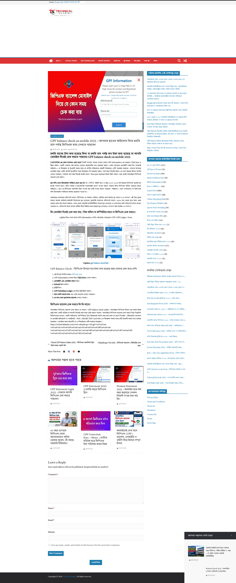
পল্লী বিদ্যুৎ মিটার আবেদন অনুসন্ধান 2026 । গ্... (164, 282)
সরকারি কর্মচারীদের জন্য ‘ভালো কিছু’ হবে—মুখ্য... (165, 364)
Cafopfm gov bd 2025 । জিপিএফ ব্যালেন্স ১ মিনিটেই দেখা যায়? (119, 344)
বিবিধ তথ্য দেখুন (153, 237)
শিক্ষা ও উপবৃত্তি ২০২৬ (155, 254)
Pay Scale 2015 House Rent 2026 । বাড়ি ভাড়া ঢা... (166, 342)
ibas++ (58, 60)
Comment (53, 475)
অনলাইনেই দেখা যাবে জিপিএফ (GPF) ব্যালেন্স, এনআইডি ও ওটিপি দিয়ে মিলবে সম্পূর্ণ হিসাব (128, 437)
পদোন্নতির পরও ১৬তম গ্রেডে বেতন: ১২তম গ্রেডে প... (166, 287)
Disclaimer (151, 410)
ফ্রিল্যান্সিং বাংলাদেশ (154, 233)
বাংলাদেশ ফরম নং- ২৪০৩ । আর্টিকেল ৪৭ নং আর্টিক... (166, 309)
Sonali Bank (71, 60)
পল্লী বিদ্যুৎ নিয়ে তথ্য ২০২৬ (156, 225)
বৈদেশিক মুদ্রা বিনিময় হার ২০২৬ (158, 242)
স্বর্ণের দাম (117, 60)
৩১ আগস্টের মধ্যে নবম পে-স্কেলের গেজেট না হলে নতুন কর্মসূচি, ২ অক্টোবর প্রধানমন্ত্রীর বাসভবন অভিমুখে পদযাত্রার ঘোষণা (166, 96)
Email (51, 520)
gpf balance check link (99, 263)
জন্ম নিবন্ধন (127, 60)
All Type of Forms (154, 169)
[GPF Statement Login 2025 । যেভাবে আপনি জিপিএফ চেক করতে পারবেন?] (62, 367)
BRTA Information (154, 182)
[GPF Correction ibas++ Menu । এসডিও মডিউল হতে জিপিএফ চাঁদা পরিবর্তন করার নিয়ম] (95, 412)
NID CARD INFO (154, 195)
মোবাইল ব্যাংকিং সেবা (155, 250)
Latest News (152, 191)
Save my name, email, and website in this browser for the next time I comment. (85, 545)
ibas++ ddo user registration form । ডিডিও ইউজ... (166, 353)
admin (65, 149)
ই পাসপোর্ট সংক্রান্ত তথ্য (155, 212)
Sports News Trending (156, 208)
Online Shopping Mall (156, 199)
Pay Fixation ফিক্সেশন (155, 203)
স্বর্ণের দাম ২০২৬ (153, 263)
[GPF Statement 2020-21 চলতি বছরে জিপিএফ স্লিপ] (95, 367)
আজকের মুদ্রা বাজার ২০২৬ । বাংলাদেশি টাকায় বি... (165, 315)
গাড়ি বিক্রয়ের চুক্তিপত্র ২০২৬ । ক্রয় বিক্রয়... (162, 337)
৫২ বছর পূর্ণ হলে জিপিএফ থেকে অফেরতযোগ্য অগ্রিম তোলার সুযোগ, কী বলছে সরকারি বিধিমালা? (62, 437)
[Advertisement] (118, 39)
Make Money (104, 60)
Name (51, 508)
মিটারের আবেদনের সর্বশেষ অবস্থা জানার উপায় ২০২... (166, 276)
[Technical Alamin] (51, 61)
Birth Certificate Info (155, 178)
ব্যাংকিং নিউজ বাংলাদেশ (155, 246)
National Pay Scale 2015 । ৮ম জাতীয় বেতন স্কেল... (166, 378)
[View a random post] (185, 61)
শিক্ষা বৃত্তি (137, 60)
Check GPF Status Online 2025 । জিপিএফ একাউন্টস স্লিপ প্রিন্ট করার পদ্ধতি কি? (72, 344)
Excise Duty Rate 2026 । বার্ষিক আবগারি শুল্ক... (165, 347)
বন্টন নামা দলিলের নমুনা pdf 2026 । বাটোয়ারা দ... (165, 326)
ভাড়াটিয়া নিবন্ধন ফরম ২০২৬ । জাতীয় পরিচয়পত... (165, 293)
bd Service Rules (57, 136)
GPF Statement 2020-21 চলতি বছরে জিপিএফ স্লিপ (95, 389)
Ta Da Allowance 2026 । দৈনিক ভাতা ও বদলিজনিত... (167, 331)
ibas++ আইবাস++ (153, 186)
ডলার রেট (147, 60)
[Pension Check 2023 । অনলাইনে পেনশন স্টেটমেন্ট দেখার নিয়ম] (196, 568)
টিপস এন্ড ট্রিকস (152, 220)
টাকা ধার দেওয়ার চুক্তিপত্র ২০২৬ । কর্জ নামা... (163, 298)
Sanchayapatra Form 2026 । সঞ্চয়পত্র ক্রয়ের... (164, 304)
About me (151, 406)
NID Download (88, 60)
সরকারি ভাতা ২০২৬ (154, 259)
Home (149, 419)
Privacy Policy (152, 398)
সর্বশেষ (155, 60)
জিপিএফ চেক (77, 274)
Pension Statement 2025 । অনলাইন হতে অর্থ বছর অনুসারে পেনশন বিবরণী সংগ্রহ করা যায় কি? (129, 392)
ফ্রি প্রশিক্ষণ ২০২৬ (153, 229)
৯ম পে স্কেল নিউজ (153, 165)
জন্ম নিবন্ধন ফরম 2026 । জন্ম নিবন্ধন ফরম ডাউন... (165, 383)
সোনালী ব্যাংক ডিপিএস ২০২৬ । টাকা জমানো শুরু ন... (166, 320)
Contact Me (152, 415)
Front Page (151, 423)
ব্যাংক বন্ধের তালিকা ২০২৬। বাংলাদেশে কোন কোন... (166, 358)
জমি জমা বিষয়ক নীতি (155, 216)
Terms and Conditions (156, 402)
